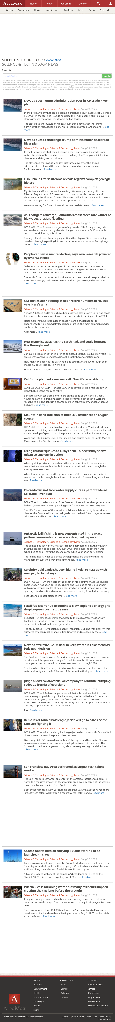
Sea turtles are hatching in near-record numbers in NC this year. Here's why (66, 302)
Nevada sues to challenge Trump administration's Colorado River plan (66, 141)
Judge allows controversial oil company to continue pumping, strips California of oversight (67, 683)
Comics (64, 988)
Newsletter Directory (98, 1005)
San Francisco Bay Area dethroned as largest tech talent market (64, 768)
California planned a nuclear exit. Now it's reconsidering (64, 379)
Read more (50, 169)
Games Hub (104, 10)
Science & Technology (36, 109)
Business (9, 10)
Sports (92, 10)
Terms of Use (91, 1016)
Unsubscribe (104, 1016)
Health (37, 10)
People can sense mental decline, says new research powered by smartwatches (67, 256)
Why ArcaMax (94, 997)
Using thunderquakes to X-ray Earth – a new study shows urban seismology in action (65, 453)
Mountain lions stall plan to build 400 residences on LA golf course (66, 416)
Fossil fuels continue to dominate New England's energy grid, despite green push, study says (67, 607)
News (63, 984)
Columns (65, 993)
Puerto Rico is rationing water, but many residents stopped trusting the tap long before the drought (66, 888)
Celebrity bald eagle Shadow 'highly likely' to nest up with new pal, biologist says (65, 571)
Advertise (66, 1016)
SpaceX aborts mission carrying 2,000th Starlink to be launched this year (62, 852)
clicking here (87, 89)
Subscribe (106, 76)
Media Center (94, 1001)
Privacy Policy (78, 1016)
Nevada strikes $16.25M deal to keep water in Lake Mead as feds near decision (67, 646)
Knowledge (68, 10)
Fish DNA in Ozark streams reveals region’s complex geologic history (67, 181)
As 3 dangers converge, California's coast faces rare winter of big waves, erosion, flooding (67, 217)
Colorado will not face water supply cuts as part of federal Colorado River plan (65, 492)
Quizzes (64, 997)
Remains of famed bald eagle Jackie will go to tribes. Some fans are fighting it (65, 722)
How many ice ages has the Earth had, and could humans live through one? (65, 343)
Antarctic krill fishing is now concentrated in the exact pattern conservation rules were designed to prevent (63, 535)
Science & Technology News (65, 109)
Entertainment (23, 10)
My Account (93, 993)
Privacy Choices (104, 1019)
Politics (81, 10)
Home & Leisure (52, 10)
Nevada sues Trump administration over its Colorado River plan (66, 102)
